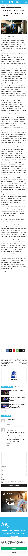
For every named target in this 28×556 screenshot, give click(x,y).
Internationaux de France (16, 7)
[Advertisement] (14, 289)
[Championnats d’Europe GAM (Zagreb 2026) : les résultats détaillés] (5, 399)
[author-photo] (14, 377)
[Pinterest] (14, 350)
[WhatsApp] (17, 350)
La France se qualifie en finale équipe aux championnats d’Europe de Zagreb (17, 406)
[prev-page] (2, 411)
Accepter (14, 548)
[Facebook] (7, 350)
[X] (10, 350)
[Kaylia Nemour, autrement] (5, 392)
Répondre (8, 424)
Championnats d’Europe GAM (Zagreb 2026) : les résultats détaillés (17, 399)
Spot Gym (5, 18)
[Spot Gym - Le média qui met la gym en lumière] (14, 2)
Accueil (2, 5)
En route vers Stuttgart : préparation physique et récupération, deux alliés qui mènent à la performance (7, 362)
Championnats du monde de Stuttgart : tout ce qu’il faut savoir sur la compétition (21, 361)
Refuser (14, 552)
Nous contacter (14, 536)
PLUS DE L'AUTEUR (18, 386)
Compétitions (8, 7)
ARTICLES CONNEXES (7, 386)
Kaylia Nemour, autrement (16, 390)
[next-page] (5, 411)
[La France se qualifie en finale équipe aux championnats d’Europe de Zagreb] (5, 406)
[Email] (20, 350)
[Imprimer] (23, 350)
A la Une (7, 5)
